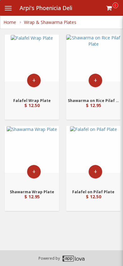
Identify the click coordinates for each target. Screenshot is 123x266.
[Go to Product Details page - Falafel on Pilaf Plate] (93, 155)
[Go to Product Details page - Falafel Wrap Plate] (32, 64)
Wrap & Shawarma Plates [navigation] (50, 22)
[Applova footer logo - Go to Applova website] (73, 258)
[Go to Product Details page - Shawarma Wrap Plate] (32, 155)
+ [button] (34, 80)
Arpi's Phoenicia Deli (46, 8)
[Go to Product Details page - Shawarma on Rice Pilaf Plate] (93, 64)
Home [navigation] (10, 22)
